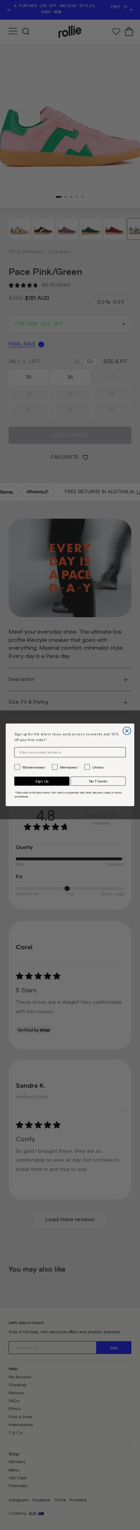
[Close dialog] (127, 731)
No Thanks (98, 781)
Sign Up (41, 781)
